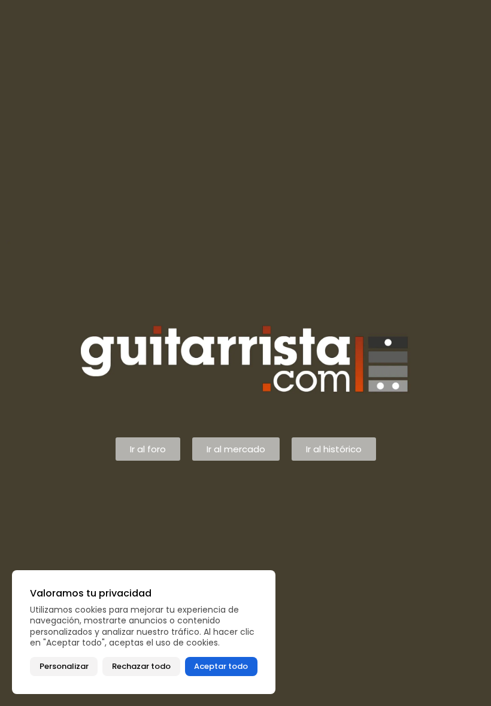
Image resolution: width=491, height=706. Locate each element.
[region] (143, 632)
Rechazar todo (141, 666)
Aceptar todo (221, 666)
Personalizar (64, 666)
